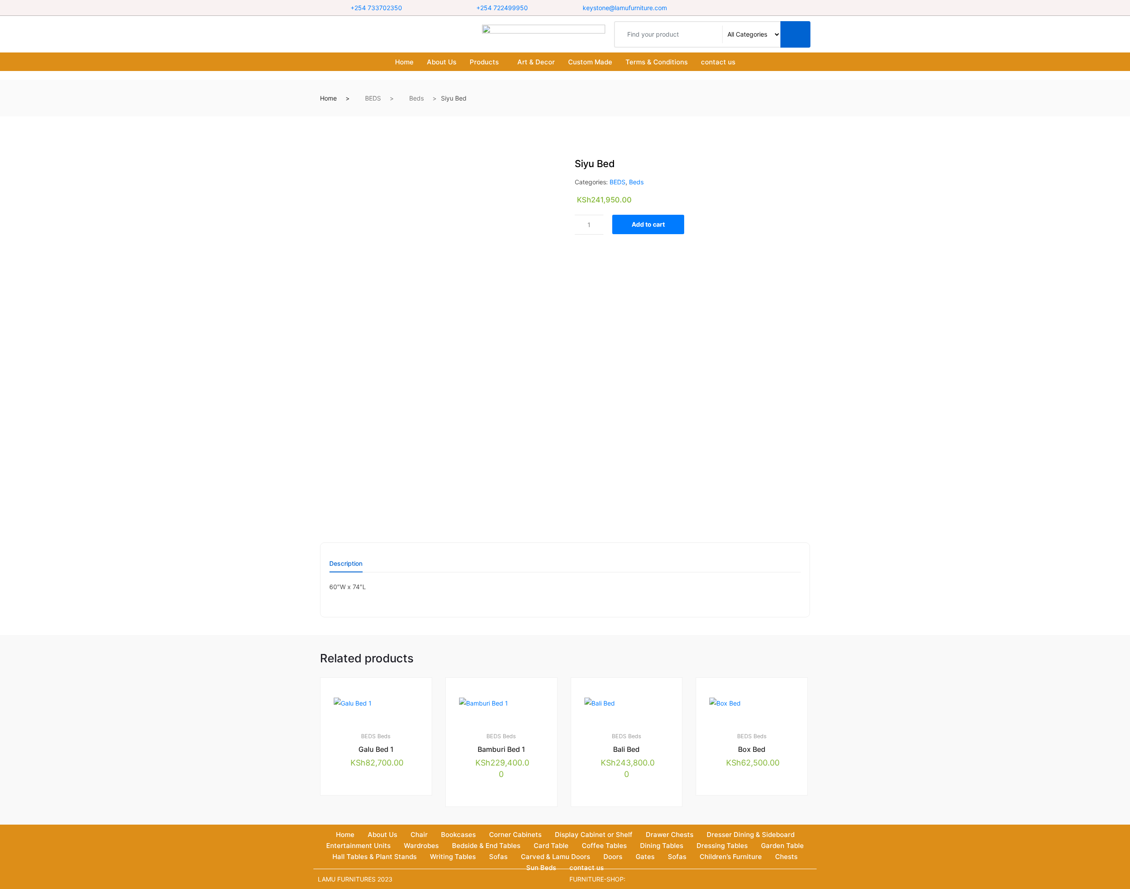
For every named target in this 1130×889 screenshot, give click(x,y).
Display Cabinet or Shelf (594, 834)
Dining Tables (661, 845)
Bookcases (458, 834)
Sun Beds (541, 867)
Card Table (551, 845)
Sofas (498, 856)
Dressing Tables (722, 845)
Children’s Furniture (731, 856)
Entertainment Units (358, 845)
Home (404, 62)
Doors (612, 856)
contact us (718, 62)
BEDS (373, 98)
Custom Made (590, 62)
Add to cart (648, 224)
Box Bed (751, 749)
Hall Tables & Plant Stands (374, 856)
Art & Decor (536, 62)
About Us (441, 62)
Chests (786, 856)
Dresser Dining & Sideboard (751, 834)
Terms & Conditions (656, 62)
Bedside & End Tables (486, 845)
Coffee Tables (604, 845)
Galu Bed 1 (376, 749)
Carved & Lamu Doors (555, 856)
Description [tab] (345, 563)
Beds (416, 98)
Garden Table (782, 845)
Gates (645, 856)
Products (484, 62)
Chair (419, 834)
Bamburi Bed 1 (501, 749)
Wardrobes (421, 845)
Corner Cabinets (515, 834)
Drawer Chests (669, 834)
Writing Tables (453, 856)
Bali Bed (626, 749)
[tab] (345, 566)
